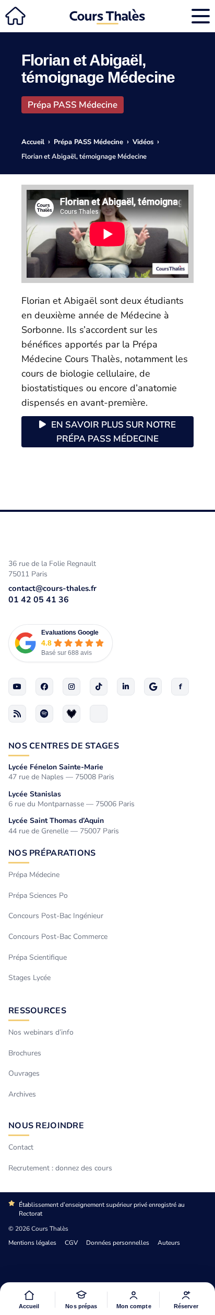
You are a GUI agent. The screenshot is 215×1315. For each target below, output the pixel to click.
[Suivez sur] (99, 714)
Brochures (24, 1053)
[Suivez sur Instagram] (71, 686)
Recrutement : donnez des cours (60, 1168)
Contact (20, 1147)
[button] (81, 1299)
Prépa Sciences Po (38, 895)
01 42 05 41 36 (38, 599)
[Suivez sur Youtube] (17, 686)
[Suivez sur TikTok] (99, 686)
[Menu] (201, 16)
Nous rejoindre (46, 1125)
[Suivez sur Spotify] (44, 714)
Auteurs (169, 1243)
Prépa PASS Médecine (72, 105)
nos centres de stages (63, 746)
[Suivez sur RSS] (17, 714)
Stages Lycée (29, 978)
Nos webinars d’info (41, 1032)
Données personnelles (117, 1243)
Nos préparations (51, 853)
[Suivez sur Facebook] (44, 686)
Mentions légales (32, 1243)
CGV (71, 1243)
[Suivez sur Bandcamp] (71, 714)
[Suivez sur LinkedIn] (126, 686)
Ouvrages (24, 1073)
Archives (22, 1094)
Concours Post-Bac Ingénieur (55, 916)
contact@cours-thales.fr (52, 588)
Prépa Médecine (33, 875)
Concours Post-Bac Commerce (58, 937)
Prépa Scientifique (37, 957)
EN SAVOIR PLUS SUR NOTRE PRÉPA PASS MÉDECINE (113, 432)
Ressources (37, 1010)
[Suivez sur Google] (153, 686)
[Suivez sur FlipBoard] (180, 686)
